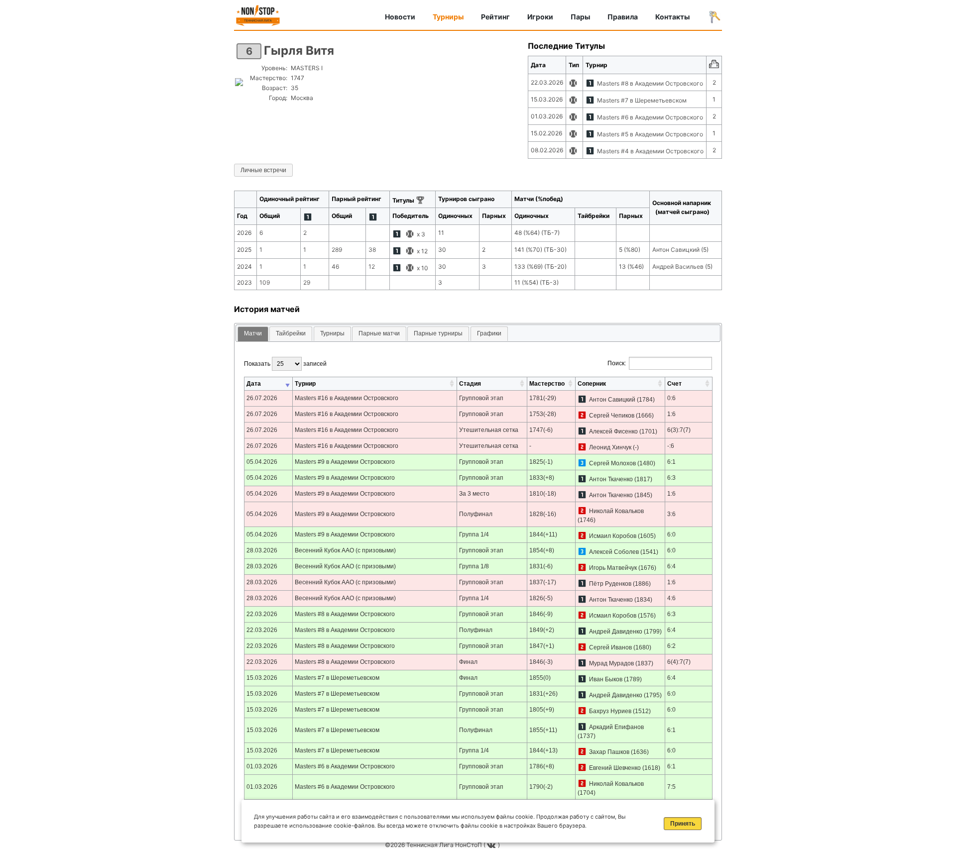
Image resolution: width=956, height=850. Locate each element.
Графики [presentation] (489, 333)
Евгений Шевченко (615, 767)
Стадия (470, 383)
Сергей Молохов (612, 463)
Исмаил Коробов (612, 535)
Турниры (448, 16)
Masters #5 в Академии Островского (650, 134)
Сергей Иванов (610, 647)
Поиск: (616, 363)
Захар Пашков (609, 751)
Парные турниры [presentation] (438, 333)
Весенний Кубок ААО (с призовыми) (345, 550)
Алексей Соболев (614, 551)
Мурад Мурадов (611, 663)
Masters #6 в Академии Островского (650, 117)
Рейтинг (495, 16)
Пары (580, 16)
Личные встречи (263, 170)
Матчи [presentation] (253, 333)
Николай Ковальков (616, 511)
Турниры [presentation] (332, 333)
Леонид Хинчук (610, 447)
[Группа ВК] (492, 845)
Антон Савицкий (612, 399)
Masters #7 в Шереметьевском (642, 100)
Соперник (592, 383)
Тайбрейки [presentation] (291, 333)
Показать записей (285, 363)
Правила (622, 16)
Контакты (672, 16)
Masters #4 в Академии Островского (650, 151)
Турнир (305, 383)
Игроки (540, 16)
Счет (674, 383)
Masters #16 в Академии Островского (346, 398)
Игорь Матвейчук (613, 567)
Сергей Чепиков (611, 415)
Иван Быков (605, 679)
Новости (400, 16)
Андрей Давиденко (615, 631)
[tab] (253, 334)
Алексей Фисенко (613, 431)
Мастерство (547, 383)
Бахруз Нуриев (610, 711)
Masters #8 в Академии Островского (650, 83)
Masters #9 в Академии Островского (345, 461)
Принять (682, 823)
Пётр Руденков (610, 583)
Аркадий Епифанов (616, 727)
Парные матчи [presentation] (379, 333)
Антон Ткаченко (611, 479)
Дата (253, 383)
